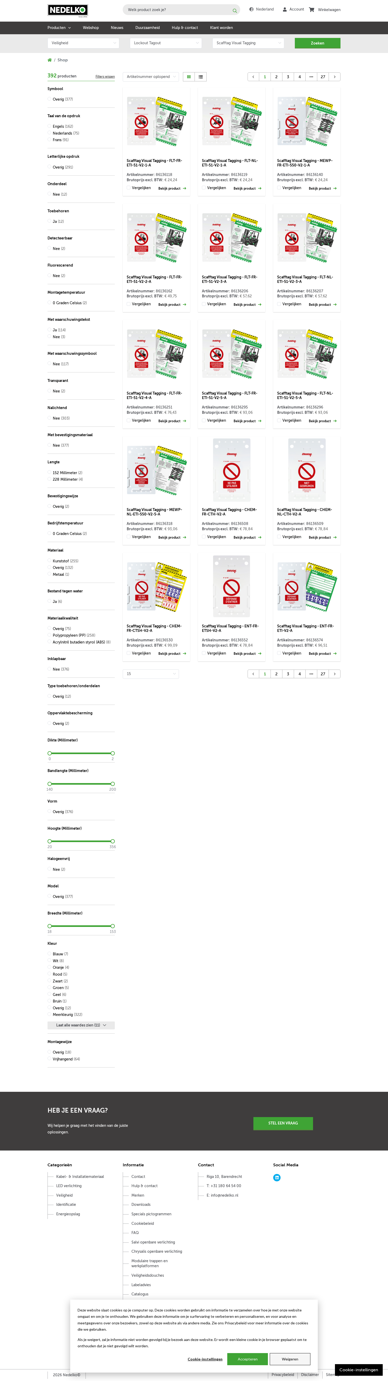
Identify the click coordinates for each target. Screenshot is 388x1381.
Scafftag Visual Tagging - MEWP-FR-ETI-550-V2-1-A (305, 163)
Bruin (60, 1001)
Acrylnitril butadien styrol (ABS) (82, 642)
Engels (63, 127)
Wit (58, 961)
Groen (61, 988)
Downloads (140, 1205)
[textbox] (181, 9)
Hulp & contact (185, 28)
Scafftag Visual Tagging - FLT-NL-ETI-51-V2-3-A (305, 279)
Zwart (60, 981)
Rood (60, 974)
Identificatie (66, 1205)
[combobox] (181, 9)
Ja (58, 222)
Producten (56, 28)
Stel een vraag (283, 1123)
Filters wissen (105, 76)
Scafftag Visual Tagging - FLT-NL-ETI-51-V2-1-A (230, 163)
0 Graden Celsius (70, 303)
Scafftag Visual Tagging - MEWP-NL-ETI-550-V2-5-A (154, 512)
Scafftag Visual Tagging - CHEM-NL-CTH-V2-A (304, 512)
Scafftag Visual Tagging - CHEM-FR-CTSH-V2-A (154, 628)
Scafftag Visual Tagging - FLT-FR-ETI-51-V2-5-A (229, 395)
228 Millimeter (68, 479)
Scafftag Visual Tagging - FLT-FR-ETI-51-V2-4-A (154, 395)
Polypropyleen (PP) (74, 635)
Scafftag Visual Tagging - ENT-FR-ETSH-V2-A (230, 628)
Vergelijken (141, 188)
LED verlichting (69, 1186)
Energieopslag (68, 1214)
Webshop (91, 28)
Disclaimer (310, 1375)
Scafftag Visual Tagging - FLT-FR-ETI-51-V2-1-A (154, 163)
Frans (61, 140)
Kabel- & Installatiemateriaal (80, 1177)
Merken (137, 1195)
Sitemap (333, 1375)
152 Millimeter (67, 473)
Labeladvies (141, 1285)
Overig (63, 99)
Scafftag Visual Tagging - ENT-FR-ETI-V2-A (305, 628)
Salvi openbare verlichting (153, 1242)
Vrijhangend (66, 1059)
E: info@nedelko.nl (222, 1195)
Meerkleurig (67, 1015)
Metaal (61, 575)
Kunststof (65, 561)
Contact (138, 1177)
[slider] (81, 753)
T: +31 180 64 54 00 (224, 1186)
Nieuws (117, 28)
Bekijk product (169, 188)
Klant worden (221, 28)
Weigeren (290, 1359)
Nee (60, 194)
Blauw (60, 954)
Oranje (61, 968)
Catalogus (139, 1294)
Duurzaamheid (147, 28)
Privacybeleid (283, 1375)
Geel (59, 995)
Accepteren (248, 1359)
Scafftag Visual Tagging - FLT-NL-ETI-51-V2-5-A (305, 395)
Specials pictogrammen (151, 1214)
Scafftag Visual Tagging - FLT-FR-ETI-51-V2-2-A (154, 279)
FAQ (135, 1233)
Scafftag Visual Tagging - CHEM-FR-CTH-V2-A (229, 512)
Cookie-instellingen (205, 1359)
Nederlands (66, 133)
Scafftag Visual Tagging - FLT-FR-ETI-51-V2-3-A (229, 279)
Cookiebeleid (142, 1224)
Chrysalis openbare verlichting (156, 1252)
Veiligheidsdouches (147, 1275)
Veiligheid (64, 1195)
